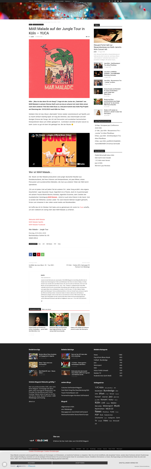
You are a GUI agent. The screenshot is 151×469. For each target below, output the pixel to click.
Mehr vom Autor (46, 309)
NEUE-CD (109, 409)
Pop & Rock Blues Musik (38, 24)
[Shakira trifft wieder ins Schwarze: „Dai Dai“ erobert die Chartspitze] (80, 319)
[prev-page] (30, 334)
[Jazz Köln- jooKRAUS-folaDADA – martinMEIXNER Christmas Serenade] (98, 74)
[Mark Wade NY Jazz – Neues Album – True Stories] (33, 373)
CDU (117, 391)
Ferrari (112, 394)
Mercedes (98, 406)
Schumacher (99, 418)
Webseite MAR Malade (37, 219)
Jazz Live (116, 397)
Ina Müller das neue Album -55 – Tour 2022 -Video (41, 266)
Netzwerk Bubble (48, 1)
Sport (105, 417)
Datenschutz (35, 449)
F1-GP (107, 394)
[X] (34, 254)
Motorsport (112, 17)
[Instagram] (115, 1)
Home (30, 1)
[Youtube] (118, 1)
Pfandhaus (106, 412)
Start (30, 22)
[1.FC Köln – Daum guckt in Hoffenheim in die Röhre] (65, 365)
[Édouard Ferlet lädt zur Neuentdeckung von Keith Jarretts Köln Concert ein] (108, 36)
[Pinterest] (38, 254)
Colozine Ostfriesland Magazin (71, 388)
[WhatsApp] (42, 254)
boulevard (98, 391)
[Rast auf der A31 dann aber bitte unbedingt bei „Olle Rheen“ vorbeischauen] (65, 356)
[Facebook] (112, 1)
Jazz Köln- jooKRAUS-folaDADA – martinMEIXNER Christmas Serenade (112, 73)
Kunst (116, 400)
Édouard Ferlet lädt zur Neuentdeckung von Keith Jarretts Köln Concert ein (107, 47)
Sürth (118, 418)
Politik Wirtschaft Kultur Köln (104, 155)
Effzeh (102, 393)
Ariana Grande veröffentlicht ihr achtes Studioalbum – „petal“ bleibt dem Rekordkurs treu (38, 329)
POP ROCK (41, 17)
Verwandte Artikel (35, 309)
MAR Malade (49, 244)
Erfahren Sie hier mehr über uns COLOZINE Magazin (71, 441)
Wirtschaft (116, 421)
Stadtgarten (111, 418)
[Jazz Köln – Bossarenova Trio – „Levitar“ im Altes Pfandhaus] (98, 83)
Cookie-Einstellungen (36, 451)
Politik (112, 412)
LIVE (43, 244)
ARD (115, 387)
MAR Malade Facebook (37, 225)
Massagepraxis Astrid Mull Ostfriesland (74, 412)
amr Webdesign (66, 409)
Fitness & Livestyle (59, 1)
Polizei (116, 412)
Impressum (67, 1)
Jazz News (75, 1)
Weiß (110, 421)
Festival (117, 394)
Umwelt (100, 421)
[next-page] (33, 334)
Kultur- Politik (99, 17)
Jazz (56, 17)
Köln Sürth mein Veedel (103, 158)
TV (96, 421)
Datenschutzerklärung (144, 466)
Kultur (111, 399)
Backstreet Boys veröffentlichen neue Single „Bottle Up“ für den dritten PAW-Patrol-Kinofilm (58, 329)
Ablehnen (31, 463)
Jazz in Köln (98, 163)
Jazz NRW (97, 400)
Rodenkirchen (108, 415)
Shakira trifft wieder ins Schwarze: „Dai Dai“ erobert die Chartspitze (113, 111)
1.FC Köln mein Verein (102, 160)
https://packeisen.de (45, 277)
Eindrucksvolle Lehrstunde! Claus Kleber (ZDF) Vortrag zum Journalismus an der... (80, 372)
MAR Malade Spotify (36, 222)
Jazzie (32, 36)
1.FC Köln (99, 387)
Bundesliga (66, 17)
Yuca (81, 207)
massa (108, 403)
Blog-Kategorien (38, 1)
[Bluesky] (121, 1)
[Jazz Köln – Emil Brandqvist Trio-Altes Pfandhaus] (98, 65)
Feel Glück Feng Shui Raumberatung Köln (75, 390)
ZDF (96, 423)
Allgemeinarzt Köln (67, 407)
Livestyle (77, 17)
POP (55, 244)
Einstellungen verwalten (128, 463)
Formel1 (98, 397)
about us (32, 401)
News (34, 22)
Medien (113, 403)
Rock (101, 415)
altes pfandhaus (109, 388)
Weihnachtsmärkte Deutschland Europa (74, 414)
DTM (96, 394)
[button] (109, 1)
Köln (49, 17)
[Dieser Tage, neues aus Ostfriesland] (33, 365)
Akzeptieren (80, 463)
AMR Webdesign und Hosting (42, 397)
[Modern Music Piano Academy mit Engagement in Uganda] (33, 356)
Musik (117, 406)
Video (59, 244)
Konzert (104, 399)
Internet (87, 17)
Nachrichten (100, 409)
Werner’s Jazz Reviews (102, 166)
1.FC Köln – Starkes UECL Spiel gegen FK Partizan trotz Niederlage (78, 266)
